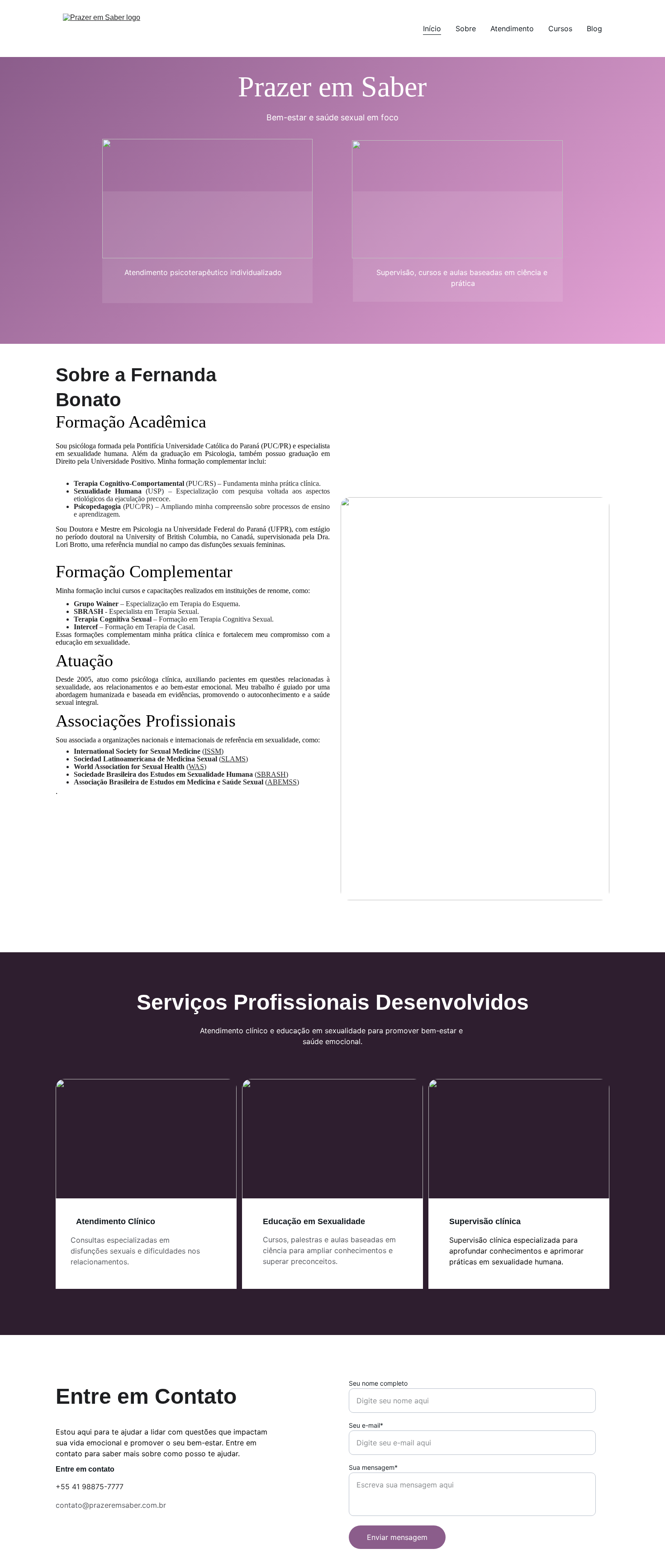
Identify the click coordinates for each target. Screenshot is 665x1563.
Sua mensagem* (373, 1467)
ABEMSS (282, 782)
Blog (594, 28)
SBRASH (271, 774)
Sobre (466, 28)
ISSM (212, 751)
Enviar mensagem (397, 1537)
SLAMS (233, 759)
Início (432, 28)
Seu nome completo (378, 1383)
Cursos (560, 28)
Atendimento (512, 28)
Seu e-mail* (366, 1425)
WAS (196, 766)
